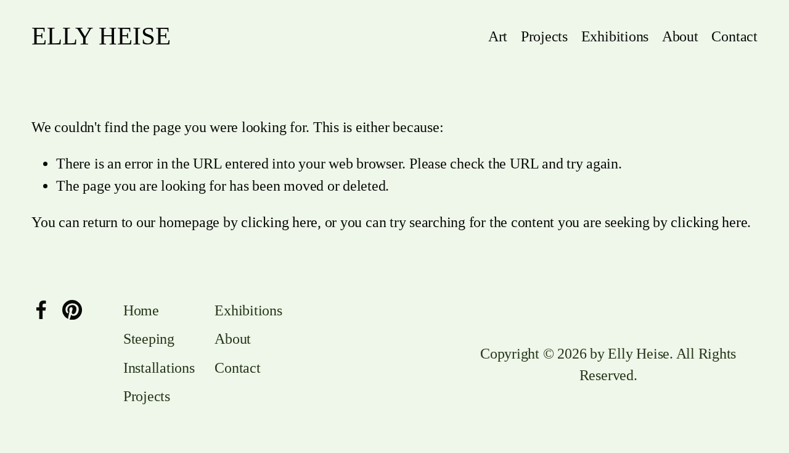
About (680, 36)
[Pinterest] (72, 310)
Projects (544, 36)
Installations (159, 368)
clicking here (279, 222)
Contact (734, 36)
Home (141, 310)
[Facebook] (41, 310)
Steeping (148, 339)
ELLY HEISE (101, 36)
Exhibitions (614, 36)
